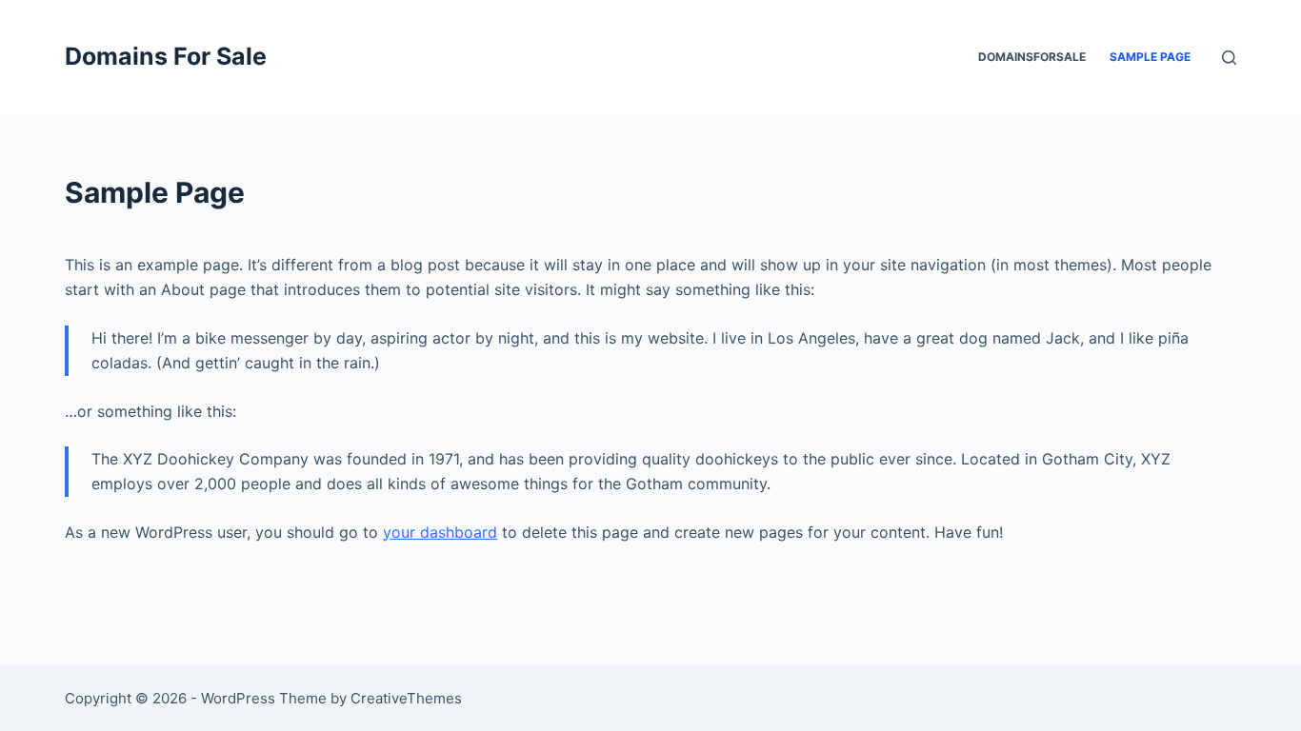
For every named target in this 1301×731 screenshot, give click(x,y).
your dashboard (440, 532)
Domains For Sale (166, 56)
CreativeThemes (406, 698)
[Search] (1229, 57)
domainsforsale (1032, 56)
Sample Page (1150, 56)
